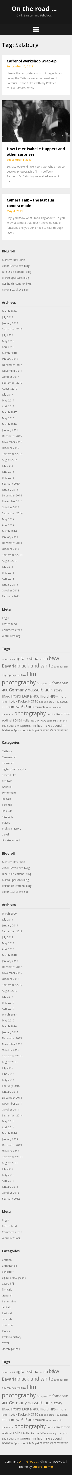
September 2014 (12, 513)
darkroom (8, 763)
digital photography (14, 769)
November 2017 (12, 371)
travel (5, 834)
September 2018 (12, 329)
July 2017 (7, 394)
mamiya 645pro (20, 706)
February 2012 (11, 596)
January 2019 (10, 323)
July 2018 (7, 335)
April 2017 (8, 406)
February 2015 (11, 483)
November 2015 (12, 442)
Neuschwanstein (54, 707)
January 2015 (10, 489)
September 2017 (12, 382)
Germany (18, 690)
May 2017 (8, 400)
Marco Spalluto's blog (15, 277)
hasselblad (39, 690)
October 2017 (10, 376)
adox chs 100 (8, 659)
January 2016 (10, 430)
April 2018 (8, 347)
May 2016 (8, 418)
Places (6, 822)
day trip (6, 675)
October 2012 (10, 590)
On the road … (34, 8)
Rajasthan (63, 714)
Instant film (9, 793)
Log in (6, 618)
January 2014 (10, 537)
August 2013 (9, 561)
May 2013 (8, 572)
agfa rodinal (28, 658)
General (7, 787)
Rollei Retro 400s (34, 720)
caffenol (58, 666)
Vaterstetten (59, 730)
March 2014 (9, 531)
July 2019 (7, 317)
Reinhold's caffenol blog (16, 283)
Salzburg (51, 720)
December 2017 (12, 365)
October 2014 (10, 507)
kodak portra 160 (49, 701)
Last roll (7, 805)
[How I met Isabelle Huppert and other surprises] (36, 121)
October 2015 (10, 448)
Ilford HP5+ (49, 696)
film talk (7, 781)
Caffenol (7, 751)
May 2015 (8, 477)
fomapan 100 (44, 683)
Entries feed (9, 624)
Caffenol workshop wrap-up (32, 61)
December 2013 (12, 543)
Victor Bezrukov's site (15, 289)
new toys (7, 816)
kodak (13, 701)
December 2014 (12, 495)
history (56, 690)
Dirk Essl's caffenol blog (16, 272)
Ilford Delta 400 (25, 696)
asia (44, 658)
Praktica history (11, 828)
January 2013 (10, 584)
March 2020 (9, 311)
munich (40, 707)
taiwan (44, 730)
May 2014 (8, 519)
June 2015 (8, 471)
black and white (35, 665)
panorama (7, 714)
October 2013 (10, 549)
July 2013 (7, 566)
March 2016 (9, 424)
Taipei (35, 730)
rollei (17, 720)
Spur (17, 730)
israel (5, 701)
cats (66, 666)
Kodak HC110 (28, 701)
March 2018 (9, 353)
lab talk (6, 799)
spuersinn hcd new (35, 725)
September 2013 (12, 555)
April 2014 (8, 525)
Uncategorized (11, 840)
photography (30, 713)
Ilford (6, 696)
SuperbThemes (43, 1466)
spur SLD (25, 730)
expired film (19, 675)
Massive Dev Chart (13, 260)
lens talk (7, 810)
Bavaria (9, 666)
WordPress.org (11, 636)
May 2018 (8, 341)
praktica (51, 714)
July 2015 (7, 466)
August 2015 (9, 460)
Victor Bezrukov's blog (16, 266)
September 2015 (12, 454)
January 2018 (10, 359)
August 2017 (9, 388)
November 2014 (12, 501)
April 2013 (8, 578)
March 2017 (9, 412)
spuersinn (13, 725)
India (62, 696)
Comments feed (12, 630)
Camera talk (9, 757)
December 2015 (12, 436)
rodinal (7, 720)
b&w (54, 658)
